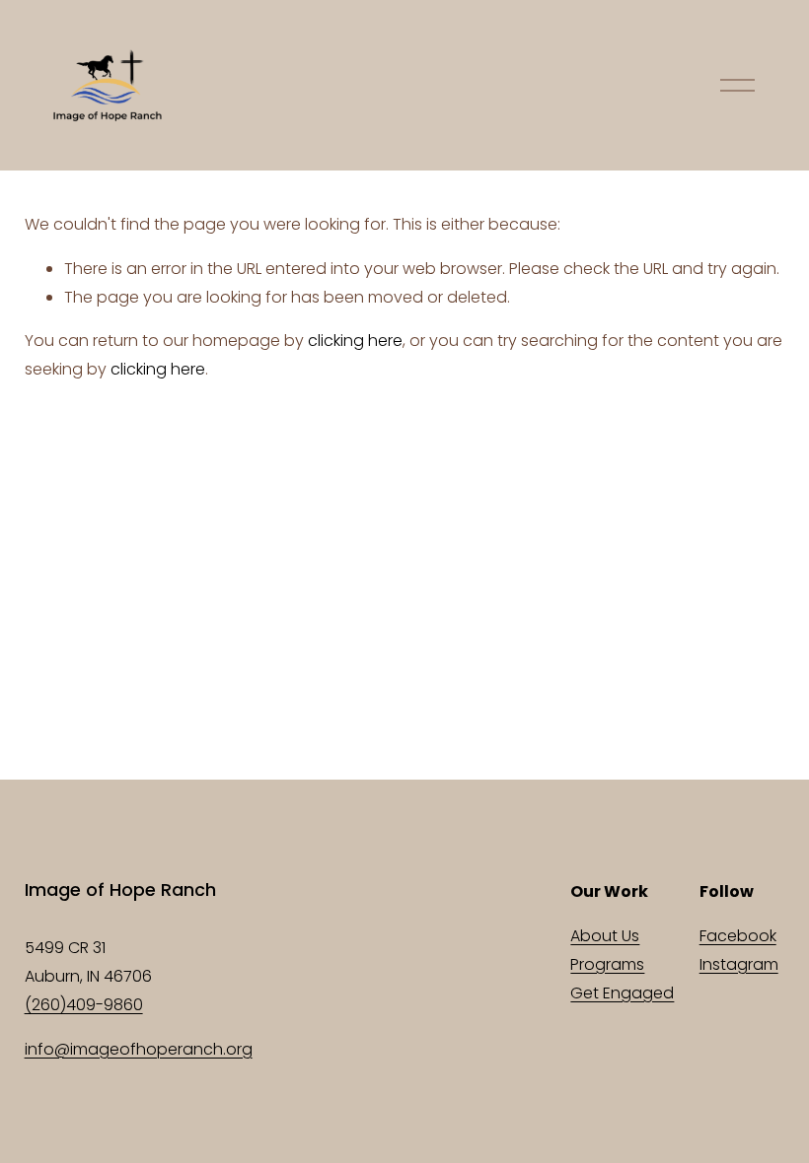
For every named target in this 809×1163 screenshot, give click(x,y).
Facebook (737, 935)
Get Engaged (622, 993)
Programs (607, 964)
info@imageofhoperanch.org (139, 1049)
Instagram (738, 964)
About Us (604, 935)
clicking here (355, 340)
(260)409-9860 (84, 1004)
